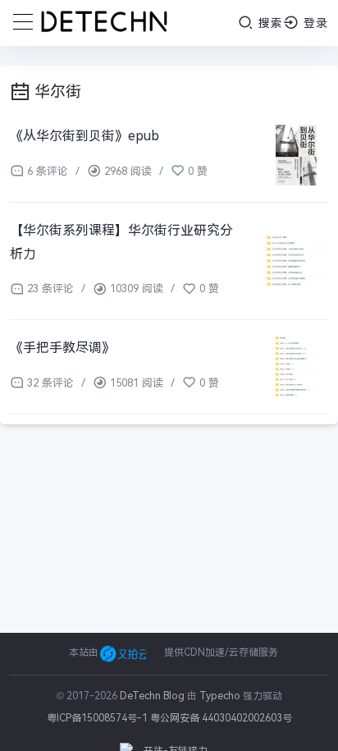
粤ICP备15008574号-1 (97, 718)
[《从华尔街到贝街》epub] (295, 155)
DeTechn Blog (153, 696)
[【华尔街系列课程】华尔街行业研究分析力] (295, 261)
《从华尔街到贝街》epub (84, 136)
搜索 (268, 23)
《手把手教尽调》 (62, 348)
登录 (313, 23)
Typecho (219, 696)
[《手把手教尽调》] (295, 367)
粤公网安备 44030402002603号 (221, 718)
